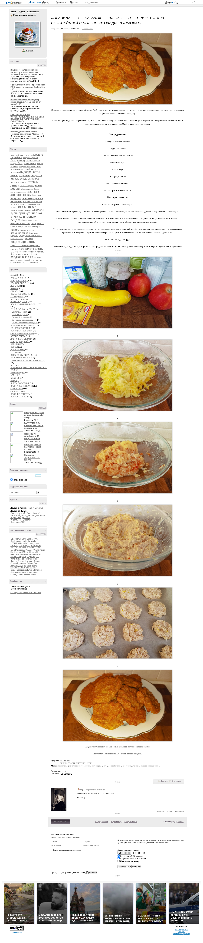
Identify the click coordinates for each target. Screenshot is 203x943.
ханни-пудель (30, 574)
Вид (170, 3)
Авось (75, 2)
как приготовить (27, 206)
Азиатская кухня (19, 315)
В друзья (29, 51)
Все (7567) (41, 534)
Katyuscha (31, 541)
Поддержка (166, 2)
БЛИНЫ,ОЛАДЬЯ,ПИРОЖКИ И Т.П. (26, 304)
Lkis (20, 545)
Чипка (22, 568)
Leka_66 (14, 545)
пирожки (23, 230)
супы (42, 260)
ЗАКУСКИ (14, 275)
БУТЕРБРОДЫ (17, 372)
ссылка (111, 793)
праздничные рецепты (30, 235)
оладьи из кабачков (149, 766)
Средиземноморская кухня (24, 320)
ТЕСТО (13, 352)
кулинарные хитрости (20, 224)
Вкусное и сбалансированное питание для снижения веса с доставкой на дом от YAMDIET (24, 72)
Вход (47, 2)
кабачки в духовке (131, 766)
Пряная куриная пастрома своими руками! (33, 446)
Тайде (34, 565)
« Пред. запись (101, 821)
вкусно (14, 175)
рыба (21, 249)
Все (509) (41, 65)
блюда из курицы (21, 160)
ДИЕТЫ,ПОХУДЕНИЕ (19, 383)
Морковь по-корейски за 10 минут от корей (32, 436)
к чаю (34, 204)
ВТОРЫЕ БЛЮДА (18, 336)
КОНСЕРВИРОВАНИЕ (20, 328)
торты (24, 262)
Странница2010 (17, 522)
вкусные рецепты (30, 175)
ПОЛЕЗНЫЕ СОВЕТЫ (20, 294)
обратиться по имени (95, 790)
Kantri (24, 541)
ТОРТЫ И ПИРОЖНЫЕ (20, 358)
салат (29, 248)
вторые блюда (18, 178)
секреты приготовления (25, 252)
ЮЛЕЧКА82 (31, 568)
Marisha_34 (36, 545)
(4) (39, 441)
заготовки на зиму (21, 194)
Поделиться (176, 781)
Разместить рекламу (181, 934)
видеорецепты (30, 172)
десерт (37, 185)
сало (12, 252)
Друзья (22, 11)
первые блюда (16, 227)
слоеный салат (29, 260)
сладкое (38, 257)
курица (34, 223)
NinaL (13, 548)
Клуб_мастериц (38, 515)
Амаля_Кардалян (18, 557)
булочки (36, 166)
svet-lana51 (37, 554)
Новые (180, 821)
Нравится (164, 781)
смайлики (76, 850)
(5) (39, 431)
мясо (41, 223)
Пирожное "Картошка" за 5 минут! (32, 457)
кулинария (17, 213)
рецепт (28, 238)
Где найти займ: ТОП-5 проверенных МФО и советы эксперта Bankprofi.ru (27, 86)
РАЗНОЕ (14, 289)
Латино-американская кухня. (25, 323)
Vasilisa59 (20, 550)
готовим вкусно (18, 182)
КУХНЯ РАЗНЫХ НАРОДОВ (22, 309)
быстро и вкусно (19, 169)
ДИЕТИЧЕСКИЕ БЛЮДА (21, 339)
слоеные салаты (16, 260)
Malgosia (26, 545)
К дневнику (116, 821)
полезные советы (20, 233)
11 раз (64, 771)
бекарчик (14, 572)
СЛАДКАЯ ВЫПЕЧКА (19, 283)
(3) (38, 452)
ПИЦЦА (13, 381)
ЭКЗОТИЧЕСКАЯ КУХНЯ (21, 386)
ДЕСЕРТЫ (15, 286)
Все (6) (43, 503)
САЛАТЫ (14, 291)
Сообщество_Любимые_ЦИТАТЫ (25, 593)
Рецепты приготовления (11, 15)
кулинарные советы (30, 220)
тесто (13, 263)
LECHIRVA (15, 543)
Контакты (181, 932)
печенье (29, 226)
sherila (19, 554)
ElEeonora (15, 539)
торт (18, 262)
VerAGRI (29, 550)
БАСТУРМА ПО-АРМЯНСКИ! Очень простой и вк (33, 425)
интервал (23, 572)
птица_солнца (16, 574)
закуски (15, 198)
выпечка (33, 178)
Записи (13, 11)
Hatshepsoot (15, 541)
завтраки (33, 191)
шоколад (33, 262)
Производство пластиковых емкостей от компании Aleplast (25, 133)
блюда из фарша (25, 166)
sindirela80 (27, 554)
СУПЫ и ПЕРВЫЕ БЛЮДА (22, 333)
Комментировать (60, 822)
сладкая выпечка (21, 257)
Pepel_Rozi (21, 548)
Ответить (160, 811)
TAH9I (13, 550)
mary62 (35, 552)
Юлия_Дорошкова (18, 570)
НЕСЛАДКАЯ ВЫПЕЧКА (21, 331)
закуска (37, 195)
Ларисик (32, 559)
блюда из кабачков (25, 155)
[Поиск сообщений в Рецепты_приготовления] (38, 476)
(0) (41, 74)
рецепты (16, 241)
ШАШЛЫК (14, 378)
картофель (16, 210)
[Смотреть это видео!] (17, 416)
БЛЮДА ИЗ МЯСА (18, 280)
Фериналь (15, 568)
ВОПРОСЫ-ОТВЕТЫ (19, 397)
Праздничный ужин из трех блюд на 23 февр (34, 415)
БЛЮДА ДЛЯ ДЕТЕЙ (19, 342)
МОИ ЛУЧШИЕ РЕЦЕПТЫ (22, 325)
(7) (40, 463)
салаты (38, 248)
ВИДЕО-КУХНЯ (17, 278)
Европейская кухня (20, 317)
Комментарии (33, 11)
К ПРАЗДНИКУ (16, 297)
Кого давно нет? (17, 513)
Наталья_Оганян (32, 561)
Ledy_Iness (34, 543)
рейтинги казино (16, 239)
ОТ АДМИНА (16, 391)
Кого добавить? (33, 513)
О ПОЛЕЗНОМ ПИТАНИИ (21, 355)
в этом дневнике (20, 480)
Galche (23, 539)
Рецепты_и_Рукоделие (20, 520)
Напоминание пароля (91, 845)
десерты (16, 188)
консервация (28, 210)
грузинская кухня (25, 185)
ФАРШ (13, 375)
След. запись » (130, 821)
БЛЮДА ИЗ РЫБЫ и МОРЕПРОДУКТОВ (19, 300)
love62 (28, 552)
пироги (15, 229)
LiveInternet (14, 3)
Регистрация (36, 2)
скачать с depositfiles (31, 254)
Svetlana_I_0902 (34, 548)
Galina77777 (32, 539)
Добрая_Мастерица (34, 508)
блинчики (14, 155)
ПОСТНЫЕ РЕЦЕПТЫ (20, 394)
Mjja (82, 790)
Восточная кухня (19, 312)
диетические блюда (31, 189)
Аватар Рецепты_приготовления (27, 34)
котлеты (39, 210)
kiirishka (14, 552)
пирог (37, 226)
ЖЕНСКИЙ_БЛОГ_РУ (20, 515)
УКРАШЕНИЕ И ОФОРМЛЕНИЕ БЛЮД (27, 360)
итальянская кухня (25, 204)
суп (37, 260)
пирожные (31, 230)
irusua (42, 550)
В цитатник (179, 811)
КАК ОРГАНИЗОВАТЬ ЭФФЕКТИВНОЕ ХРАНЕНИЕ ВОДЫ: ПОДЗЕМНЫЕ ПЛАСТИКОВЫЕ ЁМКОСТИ (27, 118)
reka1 (12, 554)
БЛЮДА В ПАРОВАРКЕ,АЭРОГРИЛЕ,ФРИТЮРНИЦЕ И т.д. (29, 367)
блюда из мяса (26, 163)
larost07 (21, 552)
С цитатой (169, 811)
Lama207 (24, 543)
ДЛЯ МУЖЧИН (17, 350)
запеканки (27, 198)
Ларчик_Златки (17, 561)
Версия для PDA (181, 929)
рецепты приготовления (22, 243)
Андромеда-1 (33, 557)
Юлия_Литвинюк (34, 570)
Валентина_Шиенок (19, 559)
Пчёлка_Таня (33, 563)
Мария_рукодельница (20, 518)
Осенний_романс (18, 563)
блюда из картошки (30, 158)
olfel (41, 552)
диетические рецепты (19, 192)
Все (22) (42, 408)
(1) (38, 420)
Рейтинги (62, 2)
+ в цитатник (87, 28)
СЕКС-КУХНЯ (16, 389)
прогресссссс (34, 572)
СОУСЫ (14, 347)
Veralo (36, 550)
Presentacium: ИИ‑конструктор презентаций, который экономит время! (25, 102)
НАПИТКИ (15, 344)
